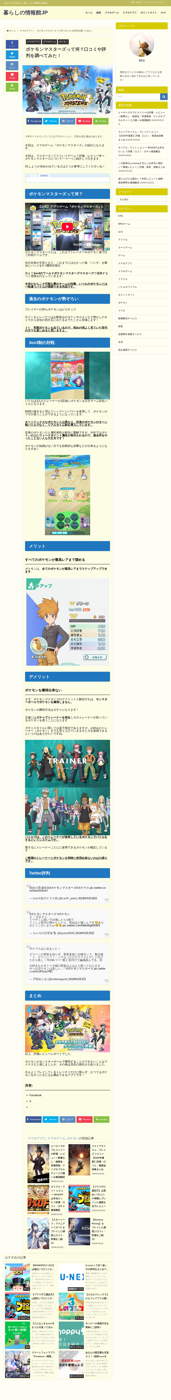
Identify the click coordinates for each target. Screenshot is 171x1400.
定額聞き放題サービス (130, 334)
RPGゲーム (124, 224)
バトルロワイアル (127, 287)
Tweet (12, 57)
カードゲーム (125, 247)
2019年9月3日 (77, 979)
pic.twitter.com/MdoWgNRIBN (81, 925)
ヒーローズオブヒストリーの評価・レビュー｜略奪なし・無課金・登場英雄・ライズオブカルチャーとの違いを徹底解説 (141, 116)
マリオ (121, 310)
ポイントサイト (149, 12)
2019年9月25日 (84, 933)
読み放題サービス (127, 350)
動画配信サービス (127, 318)
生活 (120, 342)
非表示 (44, 175)
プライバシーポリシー (156, 2)
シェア (12, 46)
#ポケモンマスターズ (62, 887)
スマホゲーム (112, 12)
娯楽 (98, 12)
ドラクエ (123, 279)
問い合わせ (137, 2)
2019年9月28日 (87, 898)
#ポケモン (63, 913)
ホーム (89, 12)
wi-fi (163, 12)
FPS (120, 216)
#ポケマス (82, 887)
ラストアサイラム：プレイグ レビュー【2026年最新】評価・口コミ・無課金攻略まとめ (140, 136)
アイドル (123, 239)
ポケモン (63, 41)
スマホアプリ (130, 12)
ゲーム (121, 255)
